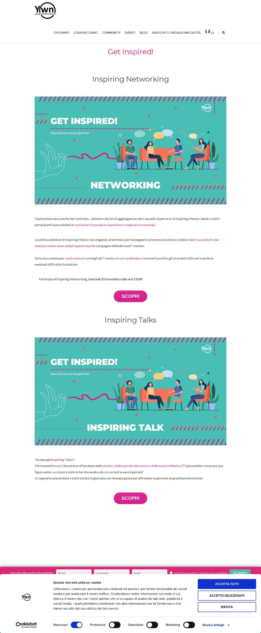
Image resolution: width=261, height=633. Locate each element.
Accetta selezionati (226, 595)
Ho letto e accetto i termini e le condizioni (200, 573)
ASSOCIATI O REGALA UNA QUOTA (176, 32)
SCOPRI (130, 296)
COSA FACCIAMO (86, 32)
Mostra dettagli (213, 625)
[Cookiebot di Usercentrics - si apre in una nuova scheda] (26, 625)
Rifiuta (227, 607)
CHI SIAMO (61, 32)
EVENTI (130, 32)
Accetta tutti (227, 584)
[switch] (115, 625)
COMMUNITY (111, 32)
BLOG (144, 32)
